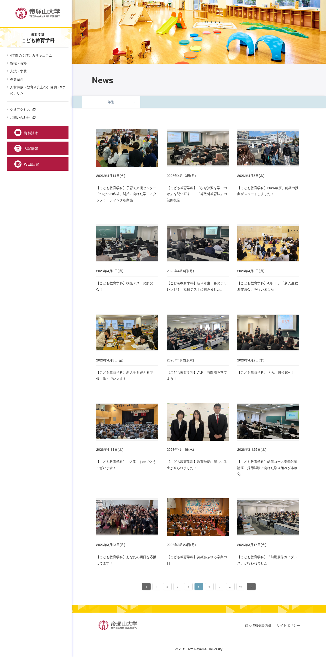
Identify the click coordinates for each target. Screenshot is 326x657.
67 (240, 586)
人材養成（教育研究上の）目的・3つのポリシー (37, 90)
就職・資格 (18, 63)
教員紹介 (16, 79)
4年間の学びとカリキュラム (31, 55)
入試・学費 (18, 71)
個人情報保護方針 (258, 625)
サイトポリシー (288, 625)
